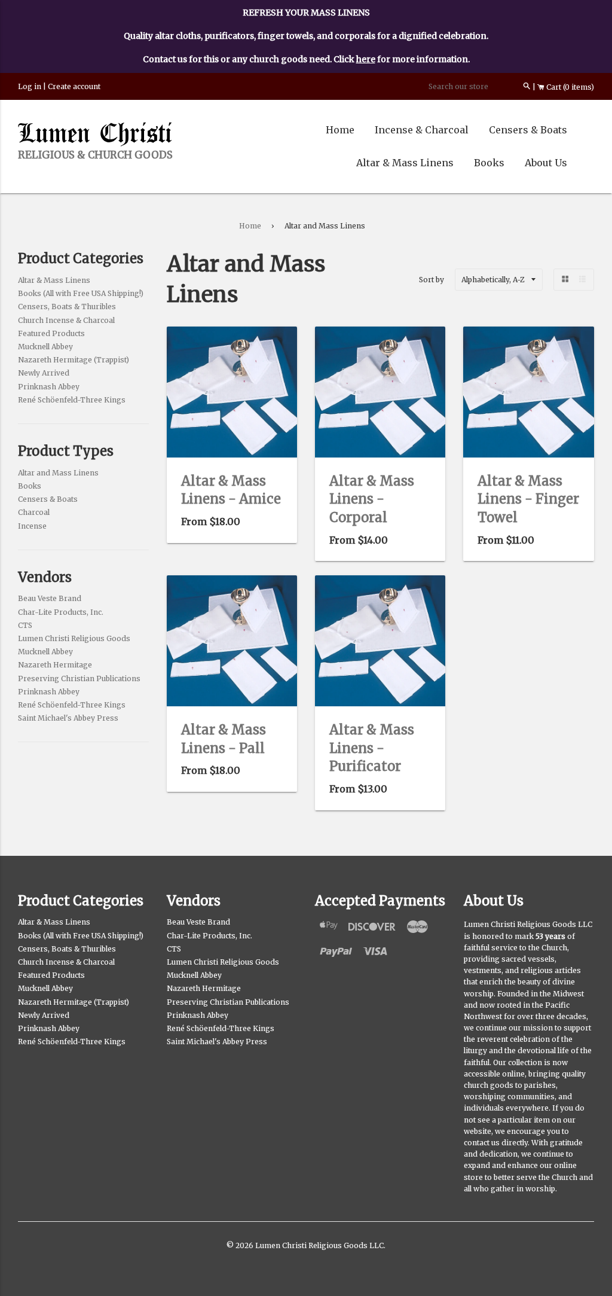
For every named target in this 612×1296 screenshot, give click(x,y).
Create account (74, 86)
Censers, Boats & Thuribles (67, 306)
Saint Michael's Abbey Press (68, 717)
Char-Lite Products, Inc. (60, 612)
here (365, 59)
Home (340, 130)
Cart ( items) (569, 87)
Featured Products (51, 333)
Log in (29, 86)
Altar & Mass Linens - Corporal (371, 499)
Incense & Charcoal (422, 130)
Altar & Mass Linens (405, 163)
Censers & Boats (528, 130)
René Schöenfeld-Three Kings (72, 399)
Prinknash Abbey (48, 386)
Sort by (431, 279)
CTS (25, 625)
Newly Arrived (43, 372)
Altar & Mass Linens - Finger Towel (528, 499)
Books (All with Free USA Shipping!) (80, 293)
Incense (32, 526)
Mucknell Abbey (45, 346)
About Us (546, 163)
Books (489, 163)
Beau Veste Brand (49, 598)
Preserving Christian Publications (79, 678)
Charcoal (34, 512)
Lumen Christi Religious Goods (74, 638)
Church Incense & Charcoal (66, 320)
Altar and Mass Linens (58, 472)
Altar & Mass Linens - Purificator (371, 748)
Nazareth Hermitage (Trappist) (73, 359)
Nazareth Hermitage (55, 664)
